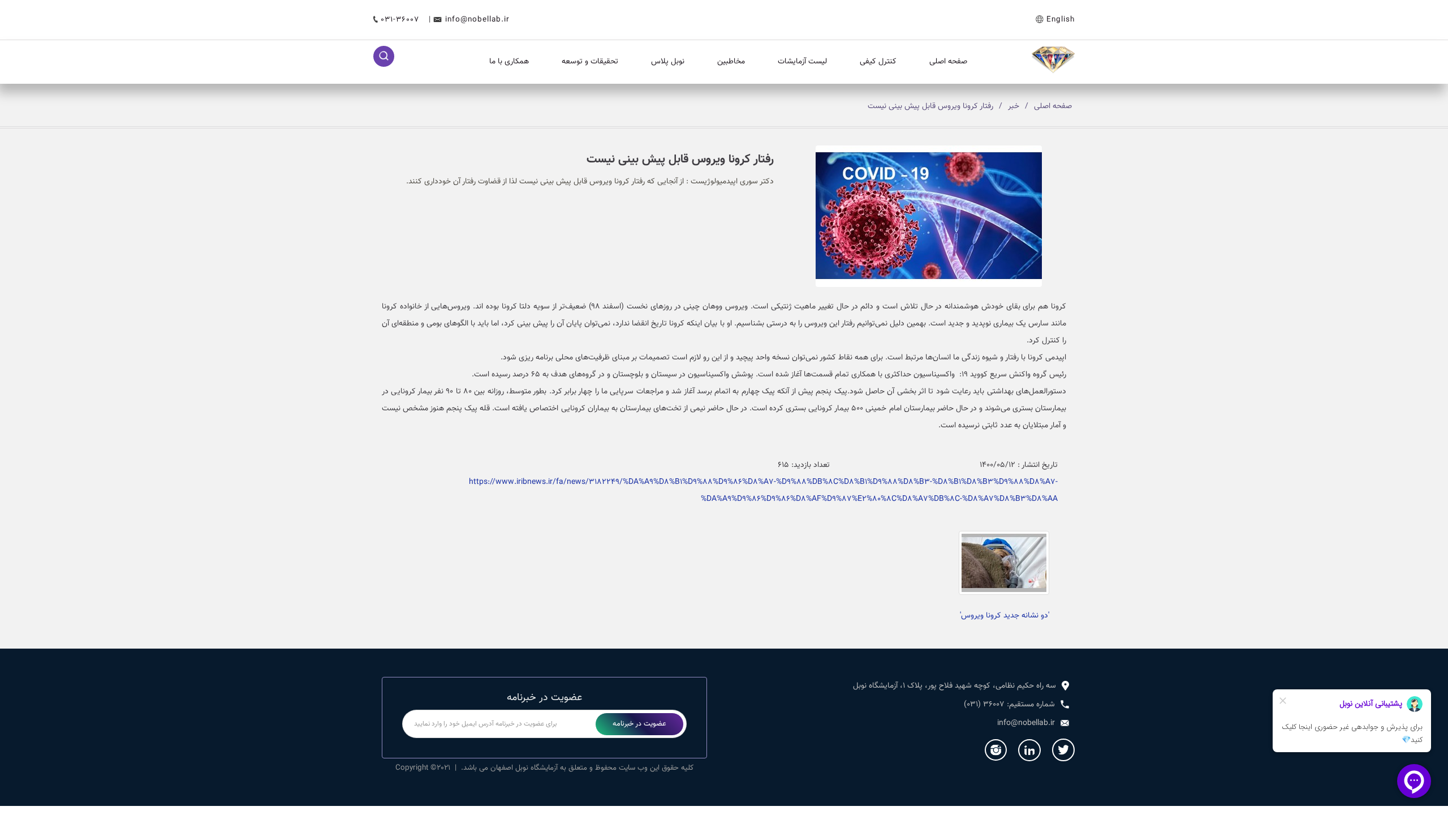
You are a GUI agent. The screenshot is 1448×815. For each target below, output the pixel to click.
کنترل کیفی (878, 61)
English (1060, 19)
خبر (1013, 106)
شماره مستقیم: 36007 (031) (1009, 704)
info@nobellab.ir (477, 19)
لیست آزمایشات (802, 61)
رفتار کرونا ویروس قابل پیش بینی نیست (930, 106)
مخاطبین (731, 61)
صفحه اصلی (948, 61)
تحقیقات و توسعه (590, 61)
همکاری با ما (509, 61)
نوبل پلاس (667, 61)
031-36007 (401, 19)
